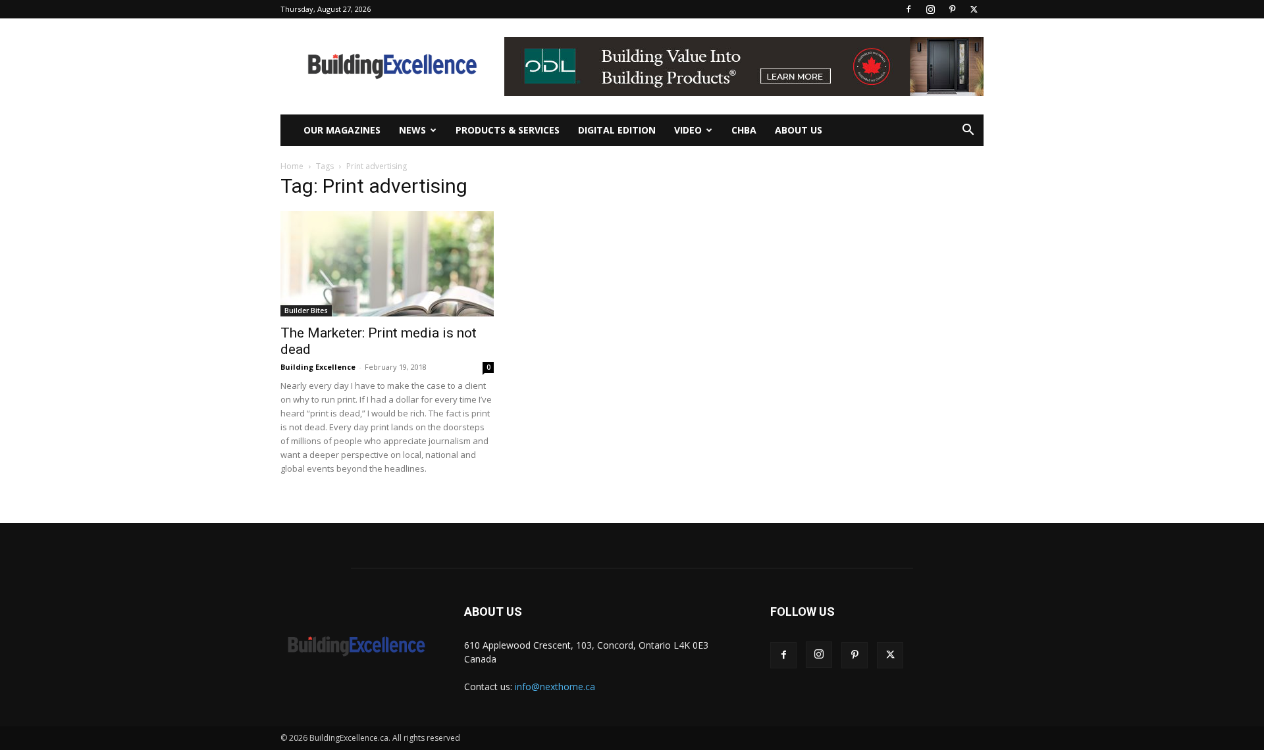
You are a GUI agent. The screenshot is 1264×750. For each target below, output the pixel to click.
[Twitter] (974, 9)
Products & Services (508, 130)
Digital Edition (617, 130)
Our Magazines (342, 130)
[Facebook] (908, 9)
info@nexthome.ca (555, 686)
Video (688, 130)
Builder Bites (306, 310)
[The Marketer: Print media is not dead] (387, 263)
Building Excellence (318, 367)
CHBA (743, 130)
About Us (798, 130)
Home (291, 166)
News (412, 130)
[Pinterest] (952, 9)
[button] (968, 131)
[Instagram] (930, 9)
